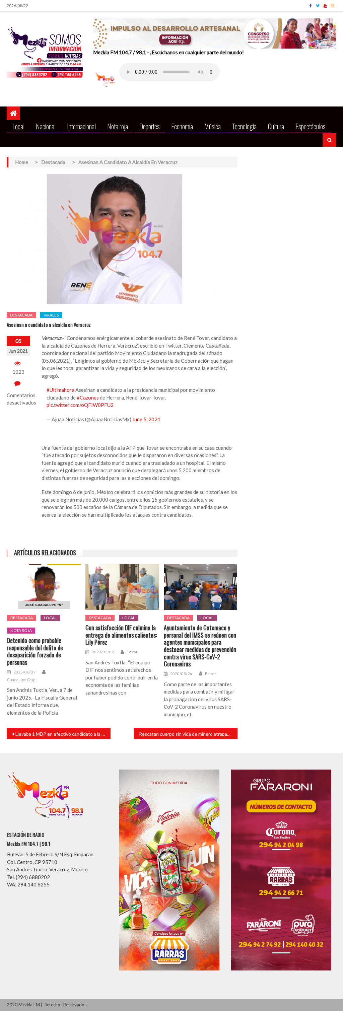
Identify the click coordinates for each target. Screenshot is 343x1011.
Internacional (81, 126)
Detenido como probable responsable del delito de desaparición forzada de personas (35, 651)
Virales (51, 314)
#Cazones (88, 397)
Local (18, 126)
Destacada (21, 314)
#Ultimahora (60, 390)
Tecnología (244, 126)
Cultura (276, 126)
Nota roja (117, 126)
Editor (132, 652)
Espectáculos (310, 126)
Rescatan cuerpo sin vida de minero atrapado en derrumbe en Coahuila (188, 734)
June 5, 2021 (146, 419)
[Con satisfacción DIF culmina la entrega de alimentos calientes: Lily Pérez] (122, 587)
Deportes (149, 126)
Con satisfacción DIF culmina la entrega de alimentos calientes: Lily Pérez (121, 635)
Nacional (46, 126)
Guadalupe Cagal (22, 680)
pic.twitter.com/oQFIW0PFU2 (80, 405)
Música (212, 126)
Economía (182, 126)
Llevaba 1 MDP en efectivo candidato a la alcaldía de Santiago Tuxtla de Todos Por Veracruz (63, 734)
